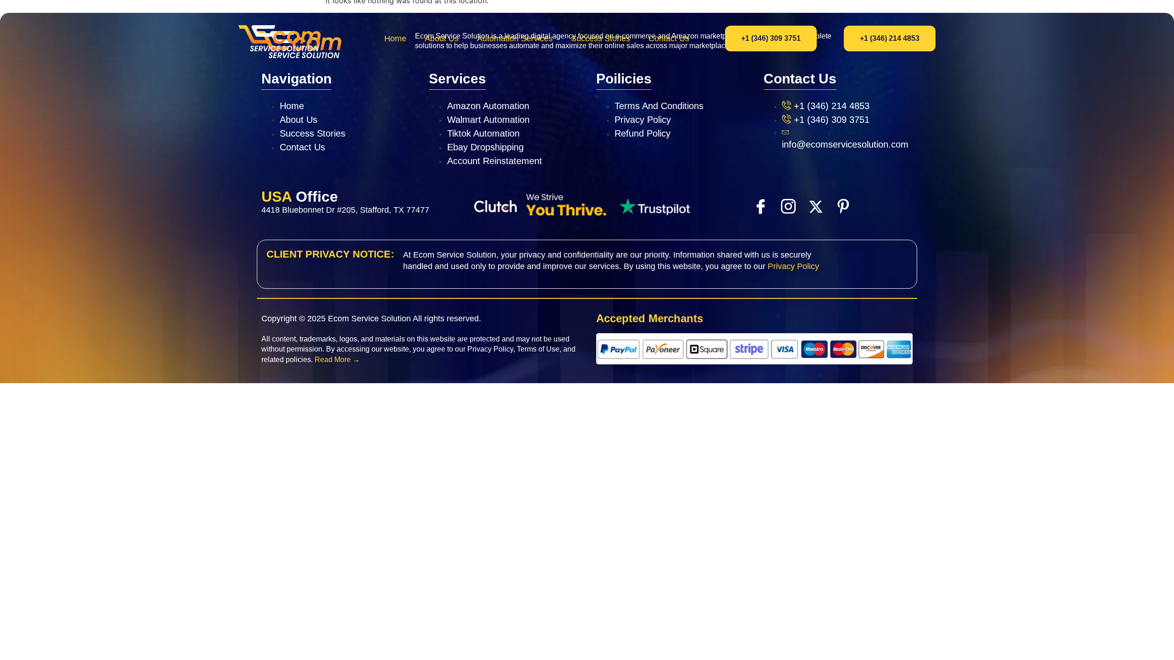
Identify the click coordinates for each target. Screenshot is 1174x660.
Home (395, 38)
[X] (815, 206)
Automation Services (515, 38)
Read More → (337, 359)
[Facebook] (760, 206)
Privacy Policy (793, 266)
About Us (442, 38)
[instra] (788, 206)
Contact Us (668, 38)
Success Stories (600, 38)
